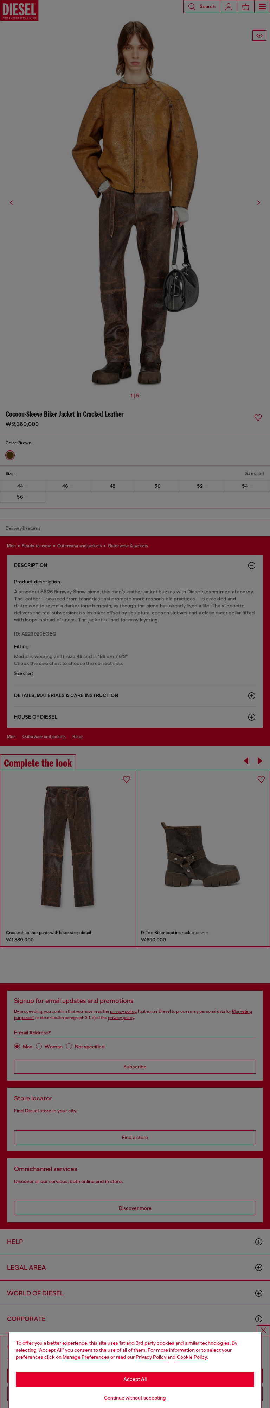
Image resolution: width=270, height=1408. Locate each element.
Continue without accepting (135, 1398)
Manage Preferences (86, 1357)
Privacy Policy (151, 1357)
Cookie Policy (192, 1357)
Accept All (135, 1379)
